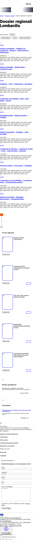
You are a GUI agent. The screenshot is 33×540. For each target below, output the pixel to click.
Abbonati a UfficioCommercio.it (9, 434)
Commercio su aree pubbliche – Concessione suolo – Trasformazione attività (16, 181)
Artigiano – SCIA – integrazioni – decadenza (16, 84)
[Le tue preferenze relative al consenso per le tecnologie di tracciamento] (9, 537)
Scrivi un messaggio (7, 486)
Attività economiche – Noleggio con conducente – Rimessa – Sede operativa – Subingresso (14, 50)
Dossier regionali (9, 16)
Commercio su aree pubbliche (16, 9)
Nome (3, 467)
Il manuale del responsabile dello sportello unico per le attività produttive (21, 355)
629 (2, 227)
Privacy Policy (4, 525)
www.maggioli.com (15, 518)
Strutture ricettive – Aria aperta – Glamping (16, 165)
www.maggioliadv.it (5, 521)
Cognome (4, 472)
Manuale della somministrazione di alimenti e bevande (22, 326)
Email (3, 477)
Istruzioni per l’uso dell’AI (7, 446)
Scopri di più (6, 254)
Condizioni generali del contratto (9, 443)
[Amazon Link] (28, 283)
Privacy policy (4, 440)
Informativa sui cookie (15, 525)
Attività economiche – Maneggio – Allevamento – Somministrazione (12, 198)
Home (1, 16)
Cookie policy (4, 437)
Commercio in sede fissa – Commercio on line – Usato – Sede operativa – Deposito (16, 150)
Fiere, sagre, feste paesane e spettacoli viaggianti (21, 296)
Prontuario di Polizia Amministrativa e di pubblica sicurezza (22, 267)
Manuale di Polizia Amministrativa (19, 238)
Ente (2, 482)
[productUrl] (7, 251)
